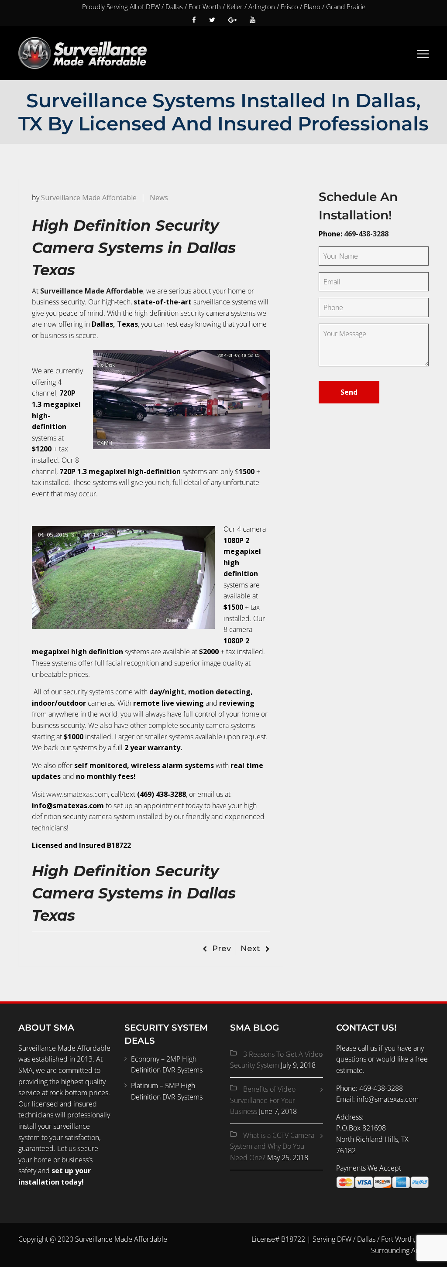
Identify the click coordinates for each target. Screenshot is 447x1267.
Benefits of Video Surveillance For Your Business (263, 1100)
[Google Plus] (232, 19)
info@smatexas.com (388, 1099)
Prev (221, 948)
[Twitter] (212, 19)
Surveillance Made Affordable (89, 197)
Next (250, 948)
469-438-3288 (366, 234)
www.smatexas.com (77, 794)
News (159, 197)
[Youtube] (249, 19)
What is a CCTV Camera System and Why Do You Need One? (272, 1146)
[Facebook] (197, 19)
